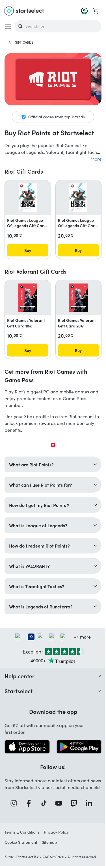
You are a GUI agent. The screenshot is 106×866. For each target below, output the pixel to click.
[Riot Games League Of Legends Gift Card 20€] (78, 197)
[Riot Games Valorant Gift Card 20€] (78, 298)
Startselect (19, 688)
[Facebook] (28, 807)
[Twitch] (73, 807)
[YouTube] (58, 807)
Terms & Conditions (22, 835)
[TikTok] (43, 807)
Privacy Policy (56, 835)
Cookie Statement (21, 846)
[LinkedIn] (88, 807)
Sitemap (49, 846)
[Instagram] (13, 807)
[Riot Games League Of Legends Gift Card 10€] (28, 197)
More (95, 159)
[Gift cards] (9, 42)
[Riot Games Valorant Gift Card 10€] (27, 298)
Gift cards (24, 42)
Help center (19, 673)
